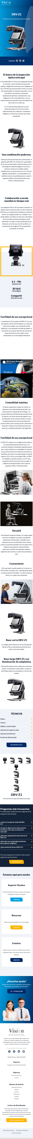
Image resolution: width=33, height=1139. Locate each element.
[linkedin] (19, 1051)
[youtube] (23, 1051)
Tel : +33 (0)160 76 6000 (16, 991)
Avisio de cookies (16, 1133)
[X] (19, 61)
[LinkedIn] (23, 61)
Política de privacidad (8, 1130)
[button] (16, 719)
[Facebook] (16, 61)
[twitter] (14, 1051)
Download (16, 745)
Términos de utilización (22, 1130)
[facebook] (9, 1051)
